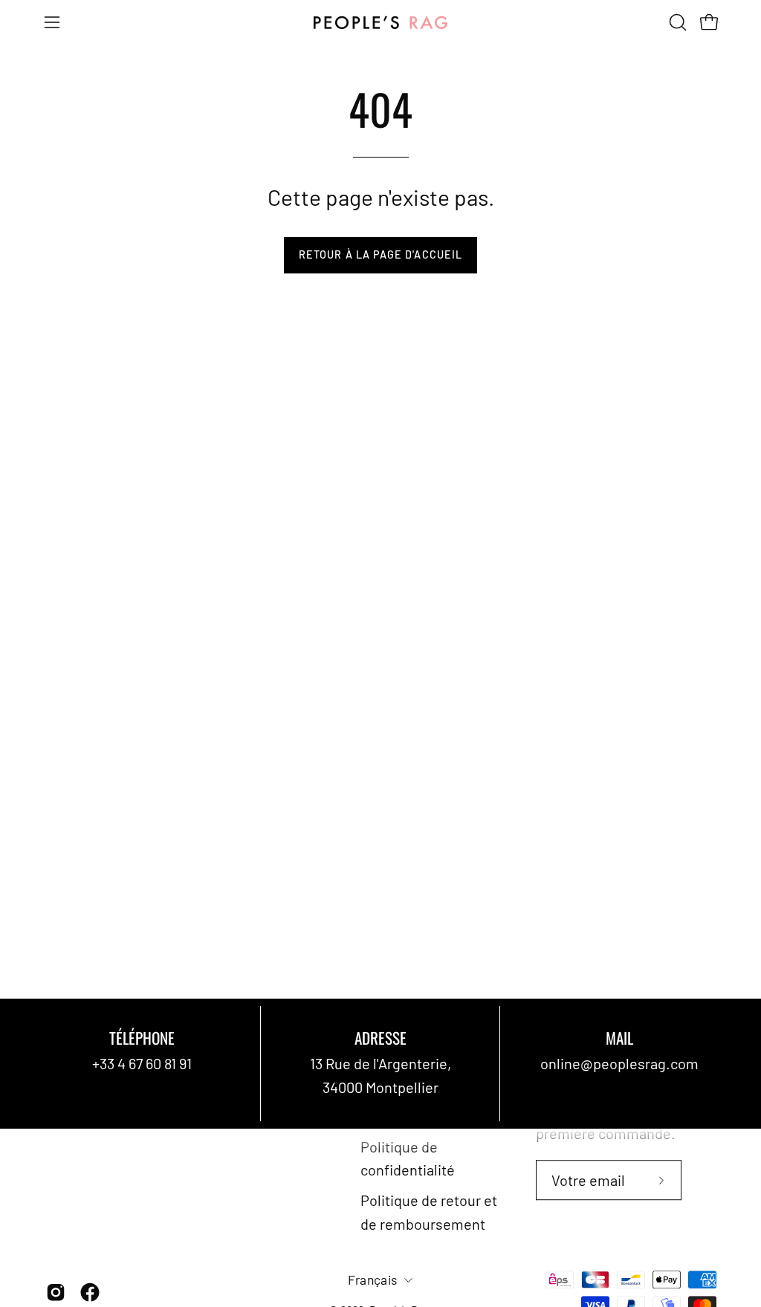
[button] (676, 22)
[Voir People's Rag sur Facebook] (90, 1292)
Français (373, 1279)
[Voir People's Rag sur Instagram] (56, 1292)
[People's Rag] (380, 23)
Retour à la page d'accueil (380, 254)
